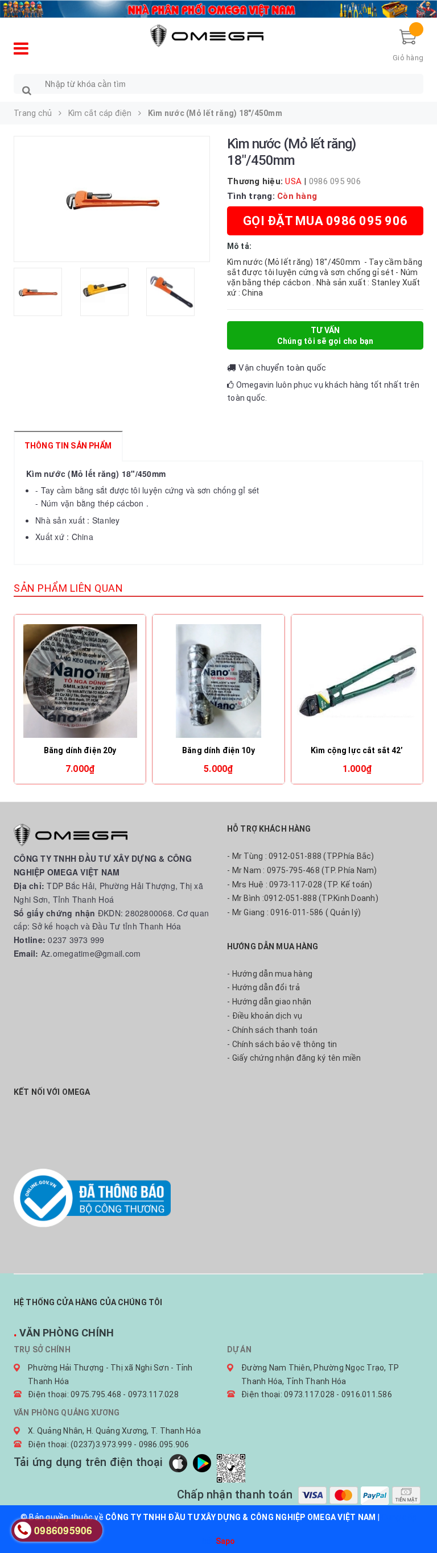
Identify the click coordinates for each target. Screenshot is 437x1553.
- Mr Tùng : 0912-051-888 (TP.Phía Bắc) (300, 856)
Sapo (226, 1541)
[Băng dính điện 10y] (218, 681)
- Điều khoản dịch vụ (264, 1015)
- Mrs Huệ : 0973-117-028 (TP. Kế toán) (300, 884)
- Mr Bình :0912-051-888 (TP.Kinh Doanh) (302, 898)
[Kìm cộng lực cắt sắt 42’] (357, 681)
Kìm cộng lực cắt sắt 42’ (357, 750)
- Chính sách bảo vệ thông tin (282, 1044)
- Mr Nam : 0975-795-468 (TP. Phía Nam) (302, 870)
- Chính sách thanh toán (272, 1030)
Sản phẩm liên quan (68, 588)
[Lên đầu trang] (417, 1519)
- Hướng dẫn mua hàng (269, 973)
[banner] (218, 7)
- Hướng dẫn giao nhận (269, 1001)
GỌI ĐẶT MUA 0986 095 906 (325, 221)
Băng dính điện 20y (80, 750)
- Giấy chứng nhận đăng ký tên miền (294, 1057)
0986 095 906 (335, 181)
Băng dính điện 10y (218, 750)
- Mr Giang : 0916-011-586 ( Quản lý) (294, 912)
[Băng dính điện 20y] (80, 681)
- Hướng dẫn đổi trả (263, 987)
